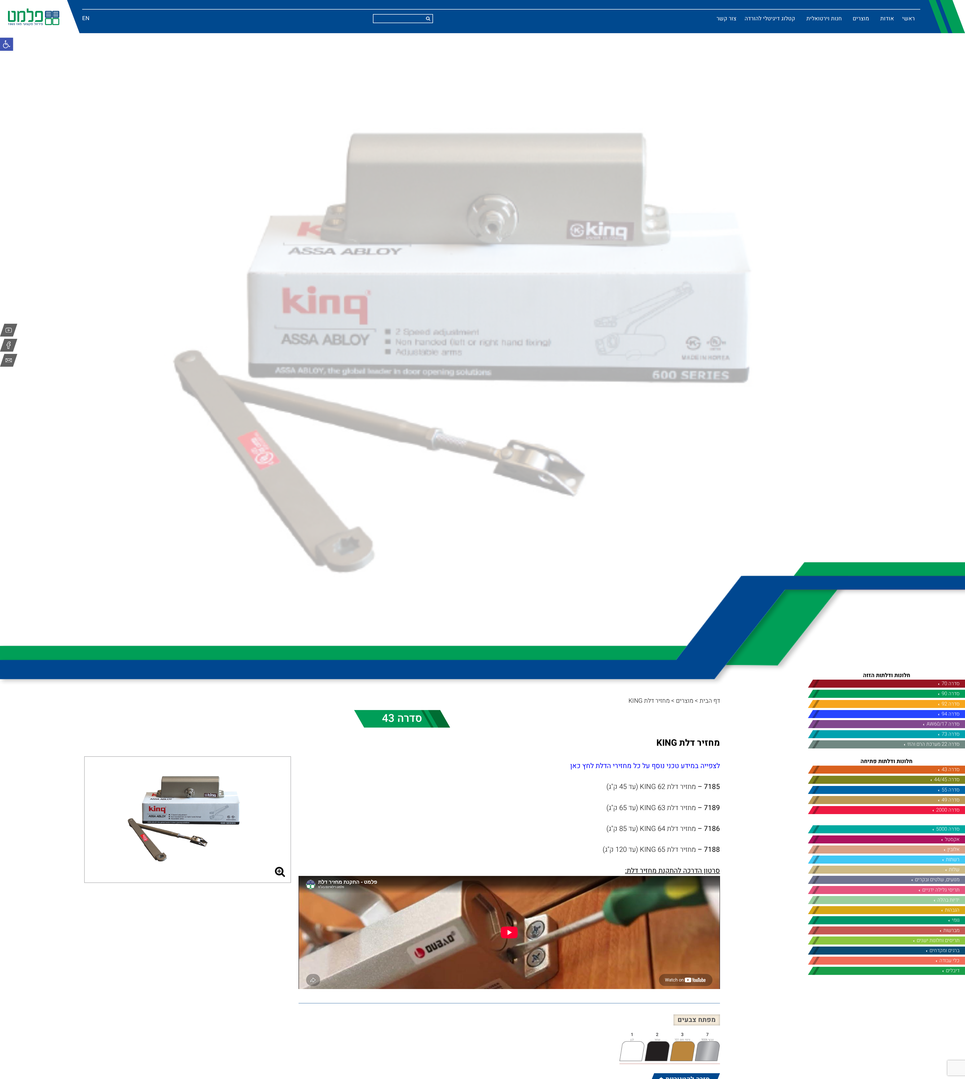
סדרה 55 (950, 789)
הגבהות (952, 910)
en (85, 18)
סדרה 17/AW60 (943, 724)
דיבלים (952, 970)
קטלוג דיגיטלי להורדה (770, 19)
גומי (955, 920)
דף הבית (710, 700)
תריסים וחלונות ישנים (938, 940)
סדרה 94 (950, 714)
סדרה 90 (950, 693)
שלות (954, 869)
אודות (887, 19)
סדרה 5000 (947, 829)
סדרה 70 (950, 683)
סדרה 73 (950, 734)
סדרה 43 (950, 769)
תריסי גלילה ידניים (940, 890)
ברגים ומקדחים (944, 950)
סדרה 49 (950, 800)
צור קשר (726, 19)
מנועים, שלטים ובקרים (937, 879)
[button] (6, 44)
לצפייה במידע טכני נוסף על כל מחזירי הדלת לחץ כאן (645, 766)
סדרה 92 (950, 704)
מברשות (951, 930)
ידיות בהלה (948, 900)
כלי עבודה (949, 960)
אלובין (953, 849)
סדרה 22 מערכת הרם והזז (933, 744)
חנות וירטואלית (824, 19)
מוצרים (861, 19)
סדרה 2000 (947, 810)
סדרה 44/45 (946, 779)
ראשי (908, 19)
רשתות (952, 859)
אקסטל (952, 839)
